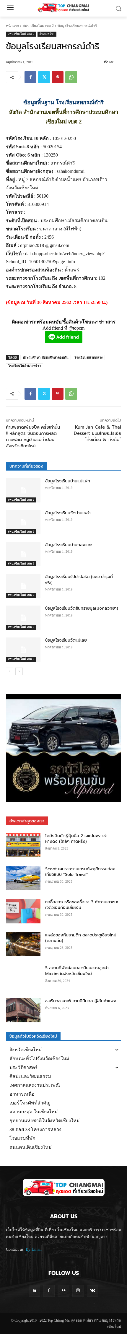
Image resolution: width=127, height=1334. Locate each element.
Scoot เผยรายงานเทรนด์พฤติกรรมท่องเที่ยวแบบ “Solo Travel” (80, 872)
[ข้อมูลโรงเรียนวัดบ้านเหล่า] (23, 522)
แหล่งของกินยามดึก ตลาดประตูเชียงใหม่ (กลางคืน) (80, 938)
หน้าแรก (12, 26)
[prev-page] (9, 671)
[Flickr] (63, 1290)
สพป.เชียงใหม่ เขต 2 (38, 26)
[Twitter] (44, 77)
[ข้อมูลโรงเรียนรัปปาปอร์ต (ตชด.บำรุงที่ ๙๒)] (23, 586)
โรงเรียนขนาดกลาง (88, 357)
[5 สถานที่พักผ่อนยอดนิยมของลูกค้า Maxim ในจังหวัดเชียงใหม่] (23, 977)
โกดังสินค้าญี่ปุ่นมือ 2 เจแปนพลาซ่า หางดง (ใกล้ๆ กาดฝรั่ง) (76, 839)
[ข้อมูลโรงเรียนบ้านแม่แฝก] (23, 490)
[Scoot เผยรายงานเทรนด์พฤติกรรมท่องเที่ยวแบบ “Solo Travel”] (23, 878)
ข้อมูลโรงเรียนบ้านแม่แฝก (67, 481)
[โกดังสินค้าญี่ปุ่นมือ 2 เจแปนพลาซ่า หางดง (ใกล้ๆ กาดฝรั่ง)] (23, 845)
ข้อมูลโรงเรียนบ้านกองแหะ (68, 545)
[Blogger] (34, 1290)
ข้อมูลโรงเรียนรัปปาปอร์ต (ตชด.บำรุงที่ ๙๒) (79, 580)
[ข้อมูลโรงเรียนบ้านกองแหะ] (23, 554)
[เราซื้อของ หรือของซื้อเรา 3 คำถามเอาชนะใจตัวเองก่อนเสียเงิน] (23, 911)
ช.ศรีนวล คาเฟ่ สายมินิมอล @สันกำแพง (80, 1001)
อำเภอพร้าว (47, 33)
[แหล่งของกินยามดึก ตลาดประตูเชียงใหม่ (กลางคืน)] (23, 944)
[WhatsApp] (71, 77)
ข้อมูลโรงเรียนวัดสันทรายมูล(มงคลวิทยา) (81, 608)
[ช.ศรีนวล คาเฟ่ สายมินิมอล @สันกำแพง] (23, 1010)
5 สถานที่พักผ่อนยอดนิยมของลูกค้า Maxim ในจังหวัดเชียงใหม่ (77, 971)
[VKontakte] (92, 1290)
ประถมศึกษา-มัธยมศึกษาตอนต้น (46, 357)
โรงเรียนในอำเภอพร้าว (24, 365)
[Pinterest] (58, 77)
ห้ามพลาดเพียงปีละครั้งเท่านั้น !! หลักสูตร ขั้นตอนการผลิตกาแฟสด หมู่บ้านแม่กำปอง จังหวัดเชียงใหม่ (33, 436)
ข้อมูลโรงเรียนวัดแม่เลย (66, 640)
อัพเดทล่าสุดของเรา (26, 821)
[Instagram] (78, 1290)
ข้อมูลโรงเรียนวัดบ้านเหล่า (68, 513)
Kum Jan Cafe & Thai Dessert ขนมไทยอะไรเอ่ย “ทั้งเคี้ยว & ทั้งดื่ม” (97, 433)
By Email (34, 1249)
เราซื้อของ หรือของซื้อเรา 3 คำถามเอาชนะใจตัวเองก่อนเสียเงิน (81, 905)
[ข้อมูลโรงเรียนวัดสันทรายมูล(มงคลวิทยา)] (23, 618)
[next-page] (19, 671)
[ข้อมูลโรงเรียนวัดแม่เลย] (23, 649)
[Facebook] (30, 77)
